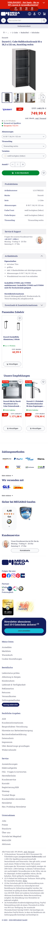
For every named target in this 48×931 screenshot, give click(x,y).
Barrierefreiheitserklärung (14, 734)
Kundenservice (9, 779)
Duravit (5, 37)
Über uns (6, 832)
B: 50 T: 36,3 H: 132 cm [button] (12, 137)
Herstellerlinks (9, 775)
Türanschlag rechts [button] (10, 146)
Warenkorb (7, 655)
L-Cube (15, 32)
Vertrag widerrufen (10, 705)
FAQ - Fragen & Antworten (14, 771)
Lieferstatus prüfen (11, 673)
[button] (7, 109)
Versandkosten (9, 696)
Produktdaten (11, 184)
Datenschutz (8, 738)
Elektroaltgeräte (9, 768)
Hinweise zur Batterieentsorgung (17, 730)
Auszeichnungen (10, 764)
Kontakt (5, 783)
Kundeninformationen (12, 722)
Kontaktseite (25, 550)
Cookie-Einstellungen (12, 659)
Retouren (6, 692)
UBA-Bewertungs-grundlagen (16, 746)
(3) (38, 624)
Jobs (4, 821)
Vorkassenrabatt (24, 26)
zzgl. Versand (29, 852)
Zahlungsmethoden (11, 700)
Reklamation (8, 688)
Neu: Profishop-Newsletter (14, 806)
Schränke (35, 32)
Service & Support (13, 231)
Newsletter (7, 802)
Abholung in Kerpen (11, 677)
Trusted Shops (8, 795)
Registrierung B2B (10, 787)
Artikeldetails (11, 256)
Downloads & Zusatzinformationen (21, 305)
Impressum (7, 742)
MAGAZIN (6, 840)
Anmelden (7, 647)
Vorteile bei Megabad (11, 836)
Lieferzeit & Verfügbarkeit (14, 684)
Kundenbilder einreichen (13, 799)
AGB (4, 719)
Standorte (6, 828)
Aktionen (6, 844)
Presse (5, 824)
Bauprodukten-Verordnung (14, 726)
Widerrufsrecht (9, 750)
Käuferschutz (8, 680)
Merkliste (6, 651)
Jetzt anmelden (24, 631)
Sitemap (5, 791)
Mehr (25, 881)
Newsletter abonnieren (21, 623)
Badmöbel (25, 32)
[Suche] (44, 20)
